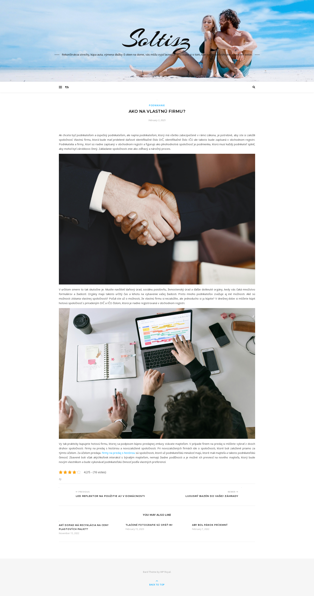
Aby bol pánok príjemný (210, 525)
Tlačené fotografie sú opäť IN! (149, 525)
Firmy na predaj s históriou (118, 453)
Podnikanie (157, 105)
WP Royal (165, 571)
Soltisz (157, 38)
